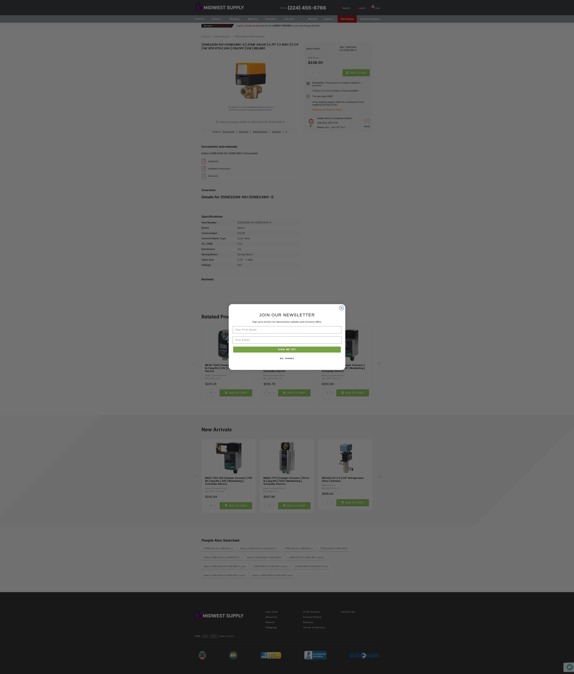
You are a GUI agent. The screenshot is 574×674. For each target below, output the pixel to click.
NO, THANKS (287, 358)
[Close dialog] (341, 308)
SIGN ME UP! (287, 349)
